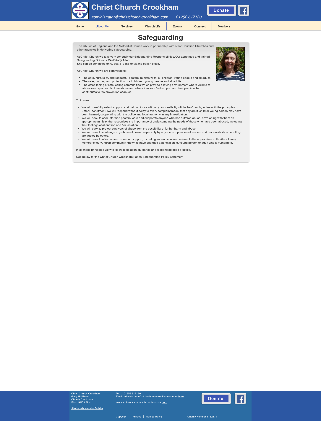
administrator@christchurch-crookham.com (129, 17)
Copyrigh (121, 416)
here (181, 396)
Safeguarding (154, 416)
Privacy (136, 416)
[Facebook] (243, 10)
